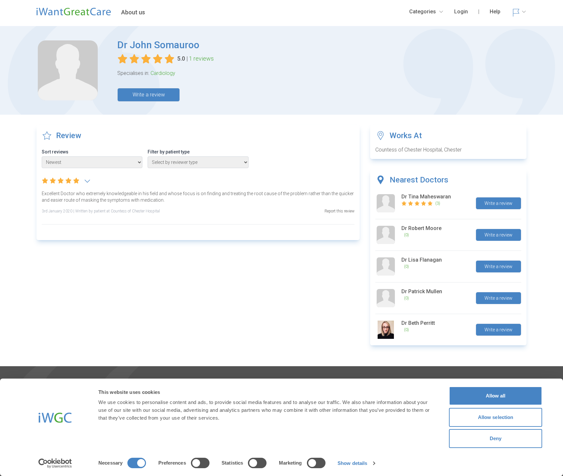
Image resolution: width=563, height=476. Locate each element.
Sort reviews (55, 151)
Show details (352, 463)
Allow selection (495, 417)
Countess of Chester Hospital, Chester (418, 150)
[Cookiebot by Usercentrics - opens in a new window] (55, 463)
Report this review (339, 211)
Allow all (496, 395)
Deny (495, 438)
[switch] (200, 463)
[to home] (73, 14)
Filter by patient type (169, 151)
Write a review (149, 95)
